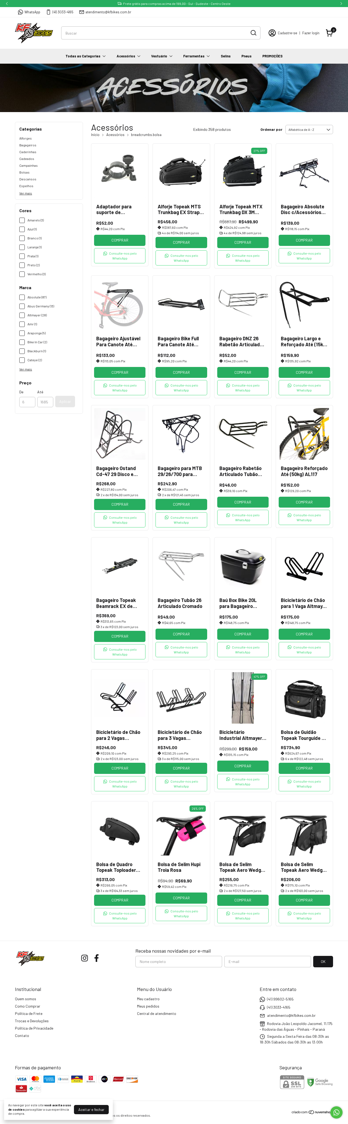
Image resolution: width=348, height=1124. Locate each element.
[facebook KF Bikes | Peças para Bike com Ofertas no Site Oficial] (96, 958)
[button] (119, 255)
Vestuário (159, 56)
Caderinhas (27, 152)
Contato (22, 1035)
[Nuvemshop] (312, 1113)
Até (40, 392)
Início (95, 134)
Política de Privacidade (34, 1028)
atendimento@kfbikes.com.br (108, 12)
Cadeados (26, 158)
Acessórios (126, 56)
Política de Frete (28, 1013)
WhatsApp (32, 12)
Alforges (25, 138)
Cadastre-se (287, 33)
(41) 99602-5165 (280, 999)
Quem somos (25, 998)
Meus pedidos (148, 1006)
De (21, 392)
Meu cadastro (148, 998)
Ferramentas (193, 56)
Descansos (27, 179)
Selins (226, 56)
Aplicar (65, 401)
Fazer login (310, 33)
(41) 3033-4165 (62, 12)
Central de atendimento (156, 1013)
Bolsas (24, 172)
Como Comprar (27, 1006)
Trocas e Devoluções (32, 1020)
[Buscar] (253, 32)
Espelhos (26, 186)
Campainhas (28, 165)
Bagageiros (27, 145)
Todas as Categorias (83, 56)
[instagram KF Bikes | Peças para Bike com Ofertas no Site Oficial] (85, 958)
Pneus (246, 56)
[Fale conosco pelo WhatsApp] (336, 1112)
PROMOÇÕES (272, 56)
